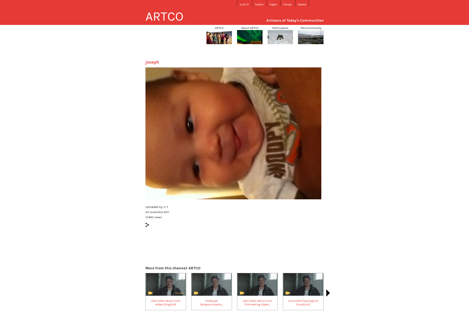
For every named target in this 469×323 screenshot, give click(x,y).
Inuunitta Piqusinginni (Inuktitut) (303, 302)
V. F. (166, 207)
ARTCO (164, 16)
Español (302, 4)
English (273, 4)
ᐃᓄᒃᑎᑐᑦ (244, 4)
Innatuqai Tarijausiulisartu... (212, 302)
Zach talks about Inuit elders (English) (165, 302)
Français (287, 4)
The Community (310, 28)
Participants (280, 28)
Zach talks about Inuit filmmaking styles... (257, 302)
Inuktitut (259, 4)
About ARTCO (249, 28)
